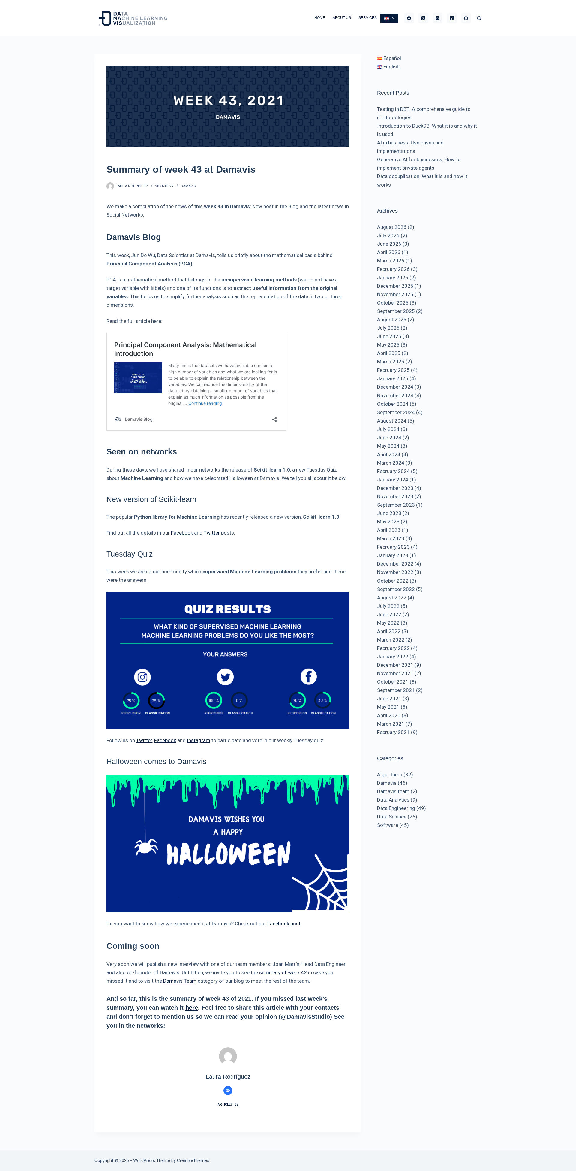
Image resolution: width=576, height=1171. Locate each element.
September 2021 (396, 690)
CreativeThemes (193, 1160)
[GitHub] (466, 18)
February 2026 (393, 269)
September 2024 (396, 412)
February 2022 (393, 648)
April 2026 (388, 252)
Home (319, 18)
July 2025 (388, 328)
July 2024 (388, 429)
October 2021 (393, 682)
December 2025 (395, 286)
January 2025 (392, 378)
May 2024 (388, 446)
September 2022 (396, 589)
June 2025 (389, 336)
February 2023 (393, 547)
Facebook (182, 533)
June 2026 (389, 244)
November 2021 (395, 673)
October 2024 (393, 404)
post (295, 924)
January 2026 (392, 278)
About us (342, 18)
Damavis (188, 186)
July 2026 (388, 235)
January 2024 (392, 480)
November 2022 (395, 572)
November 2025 (395, 294)
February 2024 (393, 471)
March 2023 (390, 538)
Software (387, 825)
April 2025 (388, 353)
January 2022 (392, 657)
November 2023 (395, 496)
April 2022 (388, 631)
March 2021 (390, 724)
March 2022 (390, 640)
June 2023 (389, 513)
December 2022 (395, 564)
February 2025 (393, 370)
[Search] (479, 18)
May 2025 (388, 345)
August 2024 (391, 421)
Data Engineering (396, 808)
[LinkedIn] (452, 18)
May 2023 (388, 522)
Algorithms (389, 775)
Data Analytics (393, 800)
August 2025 (391, 320)
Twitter (212, 533)
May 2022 (388, 623)
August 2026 (391, 227)
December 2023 (395, 488)
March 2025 (390, 362)
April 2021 (388, 715)
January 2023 (392, 555)
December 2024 (395, 387)
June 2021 (389, 699)
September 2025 (396, 311)
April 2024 (388, 454)
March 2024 (390, 463)
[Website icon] (228, 1090)
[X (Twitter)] (423, 18)
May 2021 (388, 707)
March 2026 (390, 261)
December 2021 (395, 665)
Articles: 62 (228, 1104)
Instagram (198, 740)
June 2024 (389, 438)
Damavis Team (179, 981)
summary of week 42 (283, 972)
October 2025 (393, 303)
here (191, 1007)
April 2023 (388, 530)
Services (367, 18)
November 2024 (395, 396)
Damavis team (393, 791)
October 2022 (393, 581)
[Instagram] (438, 18)
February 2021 (393, 732)
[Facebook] (409, 18)
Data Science (391, 817)
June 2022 (389, 614)
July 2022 (388, 606)
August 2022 (391, 598)
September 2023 (396, 505)
